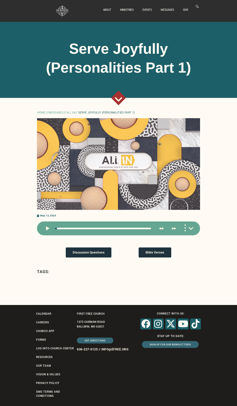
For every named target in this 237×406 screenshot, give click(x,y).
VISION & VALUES (48, 374)
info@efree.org (114, 349)
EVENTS (147, 9)
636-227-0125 (87, 349)
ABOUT (107, 9)
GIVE (185, 9)
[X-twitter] (170, 323)
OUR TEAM (43, 365)
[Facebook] (145, 323)
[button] (118, 164)
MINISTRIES (127, 9)
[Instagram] (158, 323)
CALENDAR (43, 313)
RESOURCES (44, 357)
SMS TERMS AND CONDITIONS (48, 394)
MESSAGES (167, 9)
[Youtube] (183, 323)
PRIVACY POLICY (48, 383)
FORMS (41, 339)
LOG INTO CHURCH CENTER (55, 348)
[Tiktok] (195, 323)
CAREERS (42, 322)
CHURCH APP (45, 331)
